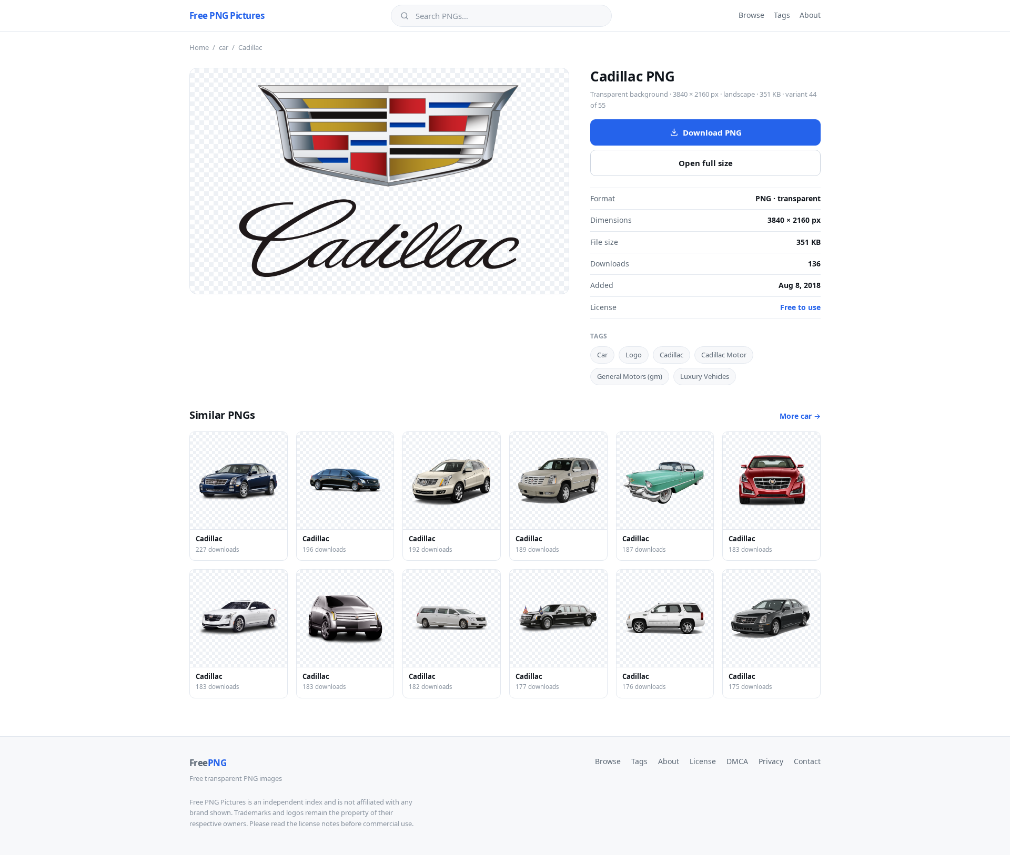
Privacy (771, 761)
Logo (633, 354)
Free (207, 763)
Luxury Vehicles (704, 376)
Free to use (800, 307)
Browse (751, 15)
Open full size (706, 163)
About (810, 15)
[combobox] (509, 15)
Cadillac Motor (723, 354)
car (223, 47)
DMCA (737, 761)
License (703, 761)
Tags (782, 15)
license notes (319, 823)
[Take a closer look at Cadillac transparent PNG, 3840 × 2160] (379, 181)
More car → (800, 416)
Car (602, 354)
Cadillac (671, 354)
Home (199, 47)
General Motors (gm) (629, 376)
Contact (807, 761)
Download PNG (712, 132)
